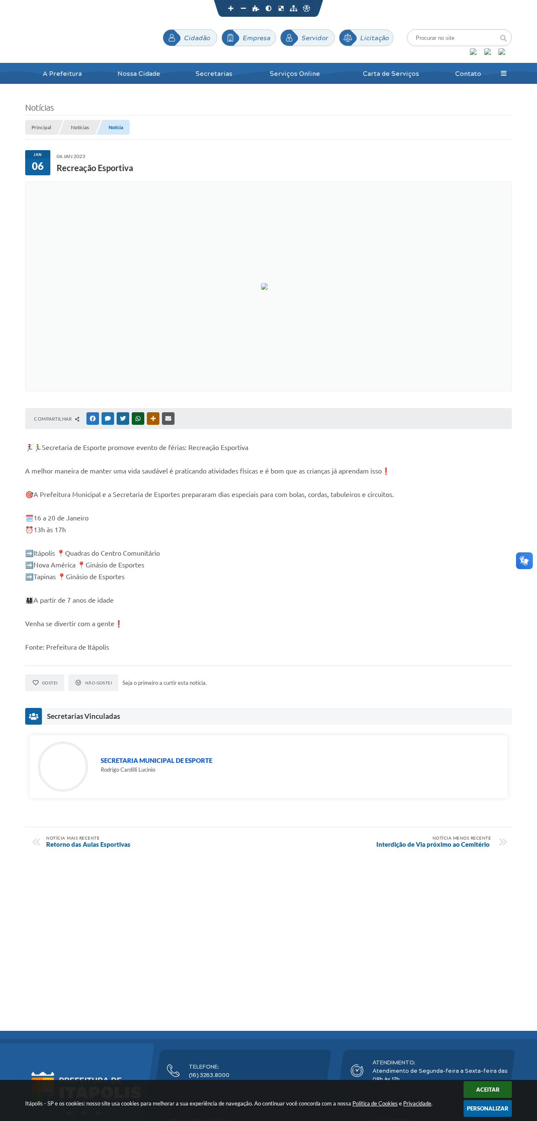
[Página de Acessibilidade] (306, 8)
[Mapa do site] (293, 8)
